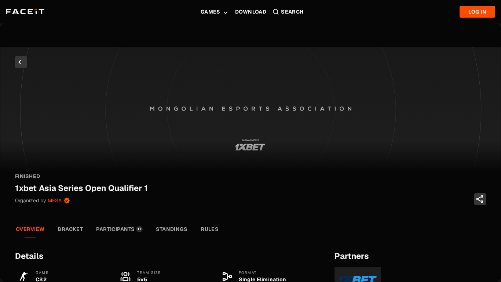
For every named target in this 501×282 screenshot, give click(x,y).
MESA (55, 200)
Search (292, 11)
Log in (477, 11)
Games (210, 11)
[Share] (480, 199)
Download (250, 11)
